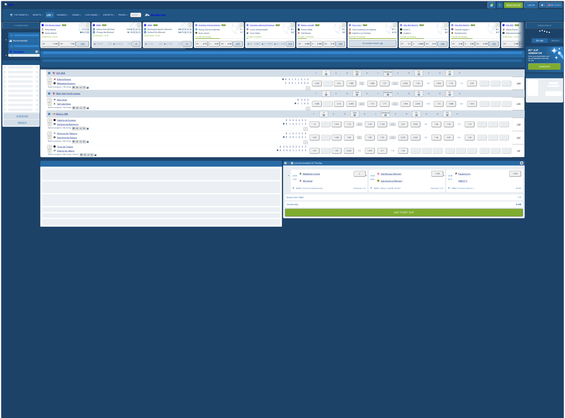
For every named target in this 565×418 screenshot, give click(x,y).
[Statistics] (77, 87)
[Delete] (522, 163)
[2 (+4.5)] (405, 104)
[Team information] (87, 87)
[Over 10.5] (349, 124)
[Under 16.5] (372, 104)
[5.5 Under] (472, 104)
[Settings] (543, 5)
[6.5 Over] (449, 137)
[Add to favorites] (88, 25)
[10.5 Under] (439, 104)
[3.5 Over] (418, 83)
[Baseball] (49, 56)
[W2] (339, 83)
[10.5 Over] (418, 104)
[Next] (292, 163)
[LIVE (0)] (43, 56)
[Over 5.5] (351, 83)
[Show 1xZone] (73, 87)
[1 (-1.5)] (384, 83)
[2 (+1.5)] (405, 83)
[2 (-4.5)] (403, 124)
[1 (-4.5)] (384, 104)
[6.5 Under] (470, 137)
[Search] (522, 56)
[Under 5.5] (372, 83)
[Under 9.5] (370, 137)
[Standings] (84, 87)
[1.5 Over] (451, 83)
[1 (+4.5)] (382, 124)
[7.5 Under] (470, 124)
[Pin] (49, 80)
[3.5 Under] (439, 83)
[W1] (317, 83)
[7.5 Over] (449, 124)
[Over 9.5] (349, 137)
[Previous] (36, 49)
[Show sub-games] (308, 88)
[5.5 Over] (451, 104)
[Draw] (84, 128)
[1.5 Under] (472, 83)
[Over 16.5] (351, 104)
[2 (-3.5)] (403, 137)
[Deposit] (500, 5)
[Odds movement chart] (80, 87)
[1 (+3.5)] (382, 137)
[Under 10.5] (370, 124)
